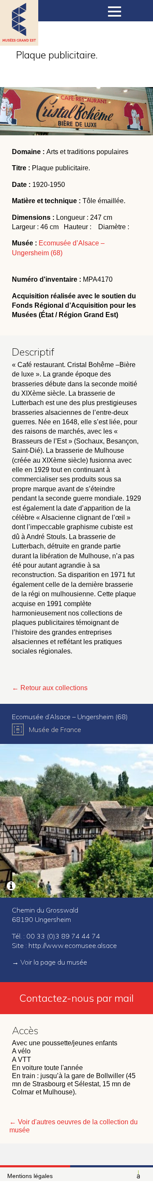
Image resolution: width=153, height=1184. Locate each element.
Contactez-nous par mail (76, 998)
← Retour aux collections (50, 687)
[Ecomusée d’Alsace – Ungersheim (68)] (76, 821)
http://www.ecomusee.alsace (72, 945)
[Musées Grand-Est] (19, 34)
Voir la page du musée (53, 962)
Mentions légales (30, 1175)
